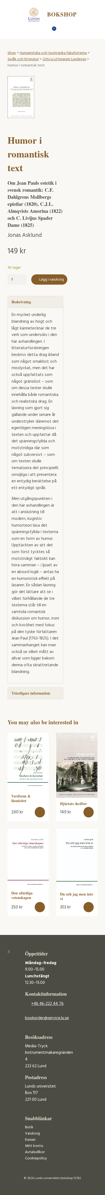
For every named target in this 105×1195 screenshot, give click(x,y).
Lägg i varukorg (51, 280)
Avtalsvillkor (35, 1152)
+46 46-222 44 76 (47, 1004)
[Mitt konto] (62, 30)
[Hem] (43, 30)
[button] (40, 812)
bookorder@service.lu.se (47, 1018)
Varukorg (32, 1133)
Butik (29, 1127)
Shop (12, 53)
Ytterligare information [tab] (31, 693)
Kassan (30, 1140)
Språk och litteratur (23, 59)
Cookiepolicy (36, 1158)
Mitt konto (34, 1146)
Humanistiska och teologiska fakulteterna (53, 53)
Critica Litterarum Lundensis (64, 59)
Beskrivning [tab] (21, 302)
